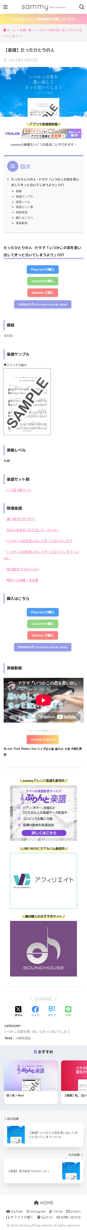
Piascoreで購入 (42, 269)
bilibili (75, 1211)
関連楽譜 (21, 212)
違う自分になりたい (21, 519)
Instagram (37, 1211)
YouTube (16, 1211)
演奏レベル (23, 202)
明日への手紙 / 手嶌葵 (22, 580)
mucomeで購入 (42, 281)
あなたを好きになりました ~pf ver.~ (33, 530)
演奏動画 (21, 223)
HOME (46, 1203)
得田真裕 (24, 1038)
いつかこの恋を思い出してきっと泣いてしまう (39, 541)
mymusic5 (42, 304)
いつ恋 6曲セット (19, 490)
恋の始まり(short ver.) (23, 569)
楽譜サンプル (24, 197)
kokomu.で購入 (43, 292)
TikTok (57, 1211)
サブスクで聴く (21, 1217)
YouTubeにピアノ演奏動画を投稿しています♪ (43, 19)
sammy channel (42, 739)
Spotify (46, 1217)
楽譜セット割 (24, 207)
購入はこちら (24, 218)
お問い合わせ (70, 1217)
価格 (19, 191)
